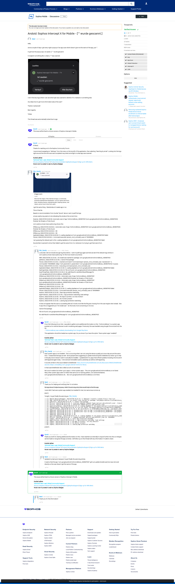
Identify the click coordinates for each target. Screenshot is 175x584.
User (146, 3)
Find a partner (70, 532)
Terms (32, 579)
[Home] (36, 4)
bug (129, 57)
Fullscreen (118, 424)
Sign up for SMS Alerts (85, 162)
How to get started (114, 532)
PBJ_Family (37, 171)
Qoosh (35, 129)
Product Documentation (58, 162)
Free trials (133, 532)
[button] (131, 4)
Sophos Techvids (92, 543)
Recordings (112, 561)
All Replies (51, 136)
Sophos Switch (48, 538)
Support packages (93, 535)
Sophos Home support (137, 544)
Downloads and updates (94, 532)
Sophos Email (26, 549)
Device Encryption (28, 538)
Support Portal (136, 9)
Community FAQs (114, 535)
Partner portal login (71, 560)
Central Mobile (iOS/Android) (135, 54)
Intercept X (131, 66)
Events (132, 564)
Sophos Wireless (49, 543)
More (64, 16)
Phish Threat (26, 552)
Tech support (91, 551)
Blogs (66, 9)
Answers (98, 136)
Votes (74, 140)
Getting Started (117, 9)
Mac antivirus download (137, 549)
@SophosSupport (72, 162)
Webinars (111, 556)
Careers (133, 569)
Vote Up (34, 167)
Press (132, 566)
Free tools (25, 564)
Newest (81, 140)
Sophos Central (48, 555)
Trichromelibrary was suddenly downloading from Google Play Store (66, 330)
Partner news (69, 555)
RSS (135, 78)
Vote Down (36, 167)
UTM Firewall (48, 540)
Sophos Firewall (48, 532)
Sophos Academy (92, 570)
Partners (79, 9)
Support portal (91, 538)
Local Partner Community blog (74, 549)
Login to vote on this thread (127, 33)
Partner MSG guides (71, 552)
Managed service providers (73, 535)
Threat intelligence (93, 560)
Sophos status (91, 548)
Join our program (70, 538)
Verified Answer (130, 29)
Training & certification (72, 562)
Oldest (68, 140)
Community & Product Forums (44, 9)
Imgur (36, 196)
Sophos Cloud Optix (49, 557)
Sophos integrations (28, 561)
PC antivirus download (137, 552)
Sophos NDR (48, 546)
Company (133, 561)
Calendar (111, 558)
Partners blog (69, 547)
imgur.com (38, 194)
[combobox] (87, 4)
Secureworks (134, 571)
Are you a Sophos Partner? (41, 162)
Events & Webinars (97, 9)
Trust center (91, 565)
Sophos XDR (26, 535)
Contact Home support (137, 547)
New (142, 16)
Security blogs (91, 568)
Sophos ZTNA (48, 535)
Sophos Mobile (27, 540)
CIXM (129, 69)
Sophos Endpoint (27, 532)
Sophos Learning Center (94, 546)
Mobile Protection (132, 63)
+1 (126, 36)
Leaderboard (112, 547)
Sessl (33, 39)
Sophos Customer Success (95, 540)
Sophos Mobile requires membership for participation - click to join (87, 581)
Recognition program (115, 544)
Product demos (135, 535)
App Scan (130, 60)
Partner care (69, 557)
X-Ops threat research (94, 562)
